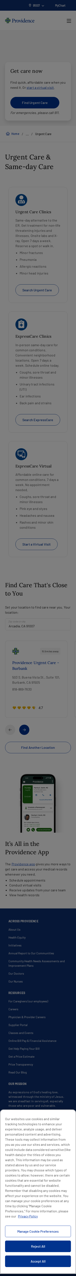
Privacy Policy (28, 1216)
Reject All (38, 1246)
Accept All (38, 1261)
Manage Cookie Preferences (38, 1231)
